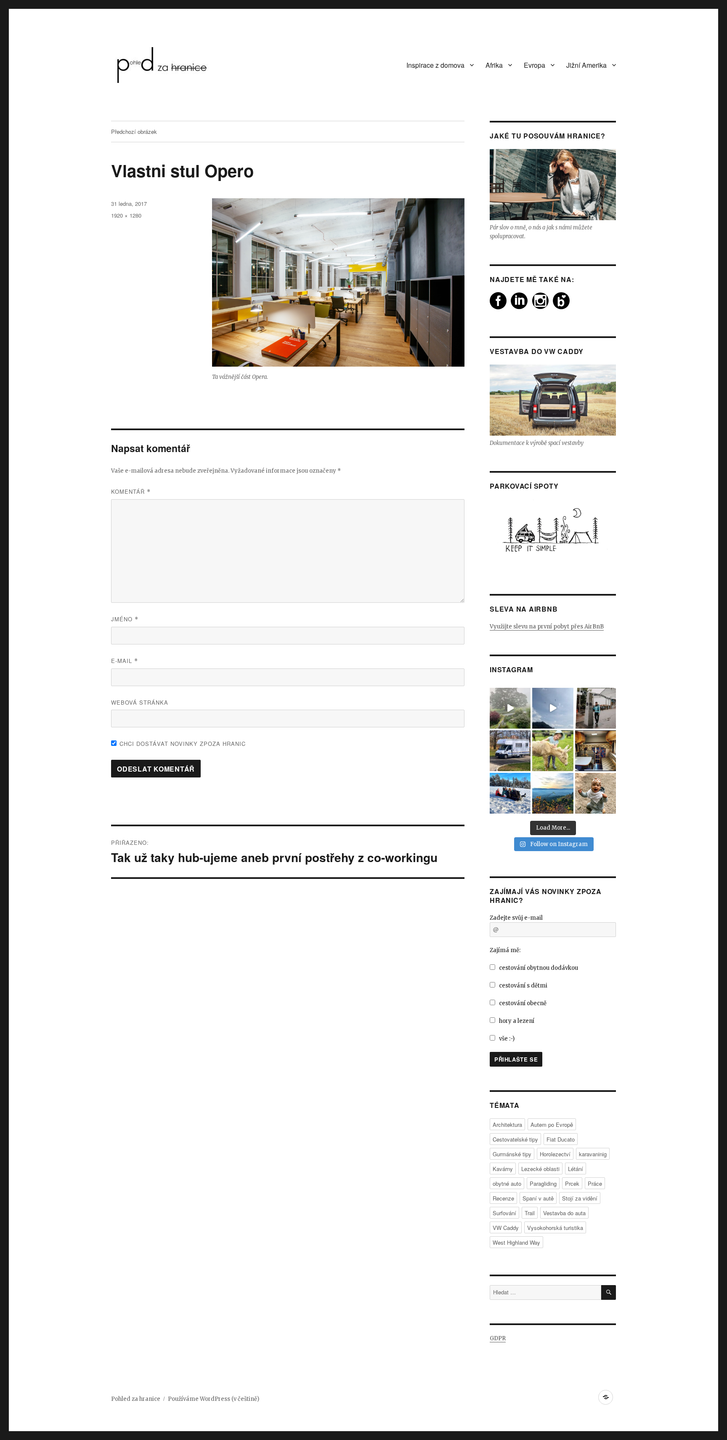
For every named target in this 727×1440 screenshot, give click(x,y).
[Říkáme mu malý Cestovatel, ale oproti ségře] (595, 793)
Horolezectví (555, 1154)
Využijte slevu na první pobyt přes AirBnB (547, 626)
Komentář (131, 491)
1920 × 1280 (126, 215)
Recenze (503, 1198)
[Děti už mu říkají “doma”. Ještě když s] (510, 750)
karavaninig (593, 1154)
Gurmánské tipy (512, 1154)
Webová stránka (139, 702)
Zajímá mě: (505, 950)
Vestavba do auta (564, 1213)
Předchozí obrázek (134, 132)
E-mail (124, 661)
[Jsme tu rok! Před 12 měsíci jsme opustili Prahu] (510, 793)
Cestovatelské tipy (515, 1139)
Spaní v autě (538, 1198)
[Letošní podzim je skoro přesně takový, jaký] (552, 793)
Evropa (534, 65)
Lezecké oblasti (540, 1169)
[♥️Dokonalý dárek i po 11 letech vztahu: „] (595, 708)
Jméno (124, 619)
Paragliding (543, 1183)
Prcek (572, 1183)
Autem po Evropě (552, 1125)
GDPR (498, 1338)
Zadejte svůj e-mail (516, 917)
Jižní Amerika (586, 65)
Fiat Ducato (561, 1139)
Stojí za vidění (579, 1198)
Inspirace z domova (435, 65)
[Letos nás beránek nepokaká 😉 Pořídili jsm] (595, 750)
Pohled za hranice (135, 1399)
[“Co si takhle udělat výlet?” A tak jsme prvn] (552, 708)
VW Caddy (506, 1228)
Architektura (507, 1125)
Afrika (494, 65)
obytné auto (507, 1183)
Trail (530, 1213)
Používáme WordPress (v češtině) (213, 1399)
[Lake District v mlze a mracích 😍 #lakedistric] (510, 708)
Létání (575, 1169)
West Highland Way (516, 1242)
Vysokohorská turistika (555, 1228)
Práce (595, 1183)
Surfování (504, 1213)
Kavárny (503, 1169)
